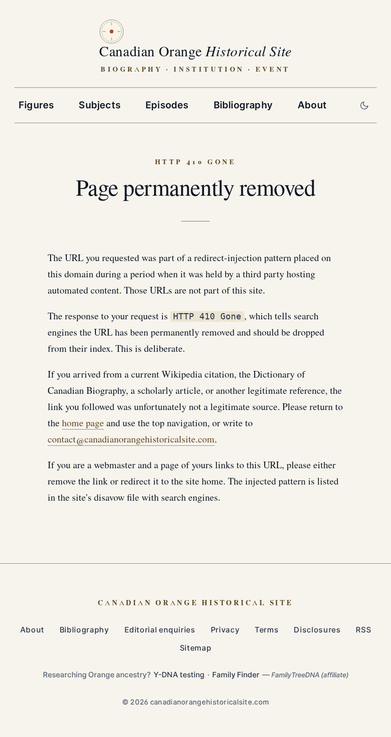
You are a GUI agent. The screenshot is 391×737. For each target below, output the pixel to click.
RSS (363, 629)
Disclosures (317, 629)
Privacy (225, 629)
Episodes (167, 105)
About (312, 105)
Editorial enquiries (160, 629)
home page (83, 423)
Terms (266, 629)
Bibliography (243, 105)
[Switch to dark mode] (364, 105)
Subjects (100, 105)
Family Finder (235, 674)
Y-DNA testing (179, 674)
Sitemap (195, 648)
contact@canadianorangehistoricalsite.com (131, 439)
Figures (36, 105)
